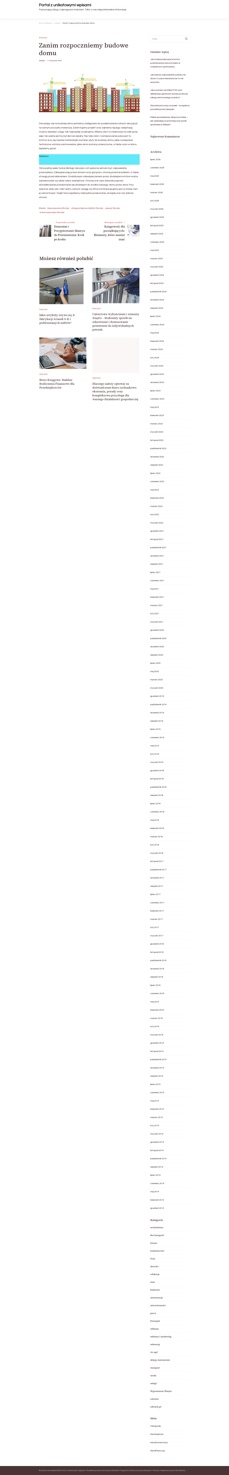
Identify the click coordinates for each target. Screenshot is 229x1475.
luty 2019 (154, 754)
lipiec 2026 (155, 159)
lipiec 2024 (155, 316)
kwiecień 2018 (157, 828)
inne (152, 1282)
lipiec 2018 (155, 804)
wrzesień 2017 (157, 878)
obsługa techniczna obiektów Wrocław (87, 208)
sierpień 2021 (156, 564)
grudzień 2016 (157, 944)
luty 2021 (154, 614)
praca (153, 1313)
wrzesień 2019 (157, 713)
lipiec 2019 (155, 729)
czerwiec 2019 (157, 737)
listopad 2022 (157, 440)
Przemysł (155, 1320)
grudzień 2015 (157, 1043)
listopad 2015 (157, 1051)
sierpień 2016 (156, 977)
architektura (156, 1227)
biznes (153, 1243)
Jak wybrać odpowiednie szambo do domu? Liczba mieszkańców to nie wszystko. (168, 78)
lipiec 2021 (155, 572)
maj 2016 (154, 1002)
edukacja (155, 1274)
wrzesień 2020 (157, 647)
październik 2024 (158, 292)
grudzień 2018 (157, 770)
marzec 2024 (156, 349)
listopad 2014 (157, 1150)
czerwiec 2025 (157, 242)
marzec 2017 (156, 919)
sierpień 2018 (156, 795)
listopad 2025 (157, 225)
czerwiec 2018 (157, 812)
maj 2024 (154, 333)
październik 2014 (158, 1159)
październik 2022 (158, 448)
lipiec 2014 (155, 1175)
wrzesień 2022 (157, 457)
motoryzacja (156, 1297)
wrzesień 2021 (157, 556)
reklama (154, 1328)
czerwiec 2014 (157, 1183)
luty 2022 (154, 514)
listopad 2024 (157, 283)
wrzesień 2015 (157, 1068)
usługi (43, 38)
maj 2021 (154, 589)
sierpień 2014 (156, 1167)
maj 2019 (154, 746)
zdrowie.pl (155, 1406)
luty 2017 (154, 927)
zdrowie (154, 1398)
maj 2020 (154, 671)
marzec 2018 (156, 837)
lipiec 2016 (155, 985)
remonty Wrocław (112, 208)
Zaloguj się (155, 1426)
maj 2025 (154, 250)
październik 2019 (158, 704)
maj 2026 (154, 176)
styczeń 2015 (156, 1134)
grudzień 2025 (157, 217)
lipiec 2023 (155, 391)
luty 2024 (154, 358)
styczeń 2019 (156, 762)
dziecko (154, 1266)
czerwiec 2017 (157, 903)
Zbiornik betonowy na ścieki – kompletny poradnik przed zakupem (170, 107)
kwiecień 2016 (157, 1010)
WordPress (180, 1470)
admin (42, 60)
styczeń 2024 (156, 366)
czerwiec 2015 (157, 1092)
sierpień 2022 (156, 465)
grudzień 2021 (157, 531)
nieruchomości (158, 1305)
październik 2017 (158, 870)
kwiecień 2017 (157, 911)
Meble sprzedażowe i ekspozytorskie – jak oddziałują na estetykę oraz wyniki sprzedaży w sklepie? (169, 121)
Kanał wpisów (156, 1434)
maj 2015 (154, 1101)
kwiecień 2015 (157, 1109)
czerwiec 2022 (157, 481)
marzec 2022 (156, 506)
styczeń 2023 (156, 432)
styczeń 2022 (156, 523)
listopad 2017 (157, 861)
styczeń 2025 (156, 267)
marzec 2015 (156, 1117)
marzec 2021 (156, 605)
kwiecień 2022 (157, 498)
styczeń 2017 (156, 936)
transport (155, 1367)
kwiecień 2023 (157, 415)
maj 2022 (154, 490)
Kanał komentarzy (159, 1442)
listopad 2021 (157, 539)
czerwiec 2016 (157, 993)
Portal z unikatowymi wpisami (65, 5)
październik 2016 (158, 960)
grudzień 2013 (157, 1208)
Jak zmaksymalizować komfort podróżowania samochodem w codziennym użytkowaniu (165, 63)
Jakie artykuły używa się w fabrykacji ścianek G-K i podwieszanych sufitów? (57, 319)
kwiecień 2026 (157, 184)
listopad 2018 (157, 779)
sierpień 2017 (156, 886)
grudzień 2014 (157, 1142)
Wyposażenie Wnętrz (161, 1391)
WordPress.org (157, 1451)
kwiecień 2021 (157, 597)
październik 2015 (158, 1059)
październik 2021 (158, 547)
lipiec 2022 (155, 473)
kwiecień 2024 (157, 341)
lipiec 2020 (155, 663)
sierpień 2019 (156, 721)
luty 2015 (154, 1125)
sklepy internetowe (160, 1359)
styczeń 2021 (156, 622)
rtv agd (154, 1352)
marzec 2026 (156, 192)
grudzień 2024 (157, 275)
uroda (153, 1375)
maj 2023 (154, 407)
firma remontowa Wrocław (58, 208)
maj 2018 (154, 820)
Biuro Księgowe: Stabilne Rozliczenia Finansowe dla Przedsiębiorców (56, 384)
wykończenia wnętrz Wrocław (52, 212)
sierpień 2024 (156, 308)
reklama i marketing (160, 1336)
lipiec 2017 (155, 894)
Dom (152, 1258)
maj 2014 (154, 1192)
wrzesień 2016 (157, 969)
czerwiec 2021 (157, 580)
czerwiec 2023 (157, 399)
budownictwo (157, 1250)
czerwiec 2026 (157, 168)
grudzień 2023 (157, 374)
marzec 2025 (156, 259)
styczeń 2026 (156, 209)
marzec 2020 (156, 680)
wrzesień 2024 (157, 300)
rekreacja (155, 1344)
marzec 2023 (156, 424)
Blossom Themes (152, 1470)
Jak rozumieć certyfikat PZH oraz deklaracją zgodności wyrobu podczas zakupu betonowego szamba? (169, 94)
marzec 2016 (156, 1018)
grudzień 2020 (157, 630)
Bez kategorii (157, 1235)
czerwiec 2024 (157, 325)
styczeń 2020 (156, 688)
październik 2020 (158, 638)
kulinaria (155, 1289)
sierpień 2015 (156, 1076)
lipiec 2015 (155, 1084)
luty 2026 (154, 201)
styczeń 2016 (156, 1035)
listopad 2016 (157, 952)
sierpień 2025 (156, 234)
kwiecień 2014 (157, 1200)
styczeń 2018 (156, 853)
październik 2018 (158, 787)
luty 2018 (154, 845)
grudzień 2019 (157, 696)
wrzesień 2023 (157, 382)
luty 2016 (154, 1026)
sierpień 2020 (156, 655)
